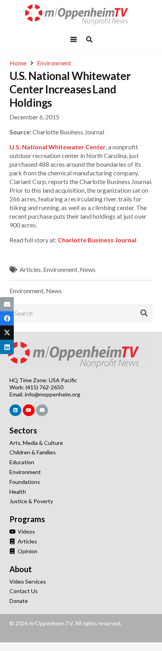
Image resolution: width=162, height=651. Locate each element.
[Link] (81, 15)
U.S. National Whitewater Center (57, 147)
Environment (60, 269)
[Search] (143, 313)
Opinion (27, 551)
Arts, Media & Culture (36, 442)
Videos (26, 531)
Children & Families (32, 452)
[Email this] (7, 304)
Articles (30, 269)
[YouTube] (29, 410)
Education (21, 462)
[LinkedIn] (15, 410)
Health (17, 491)
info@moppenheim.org (52, 394)
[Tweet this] (7, 333)
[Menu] (73, 39)
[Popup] (89, 39)
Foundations (24, 481)
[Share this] (7, 318)
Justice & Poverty (31, 501)
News (88, 269)
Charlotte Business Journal (97, 240)
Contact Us (23, 591)
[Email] (42, 410)
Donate (18, 600)
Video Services (27, 581)
